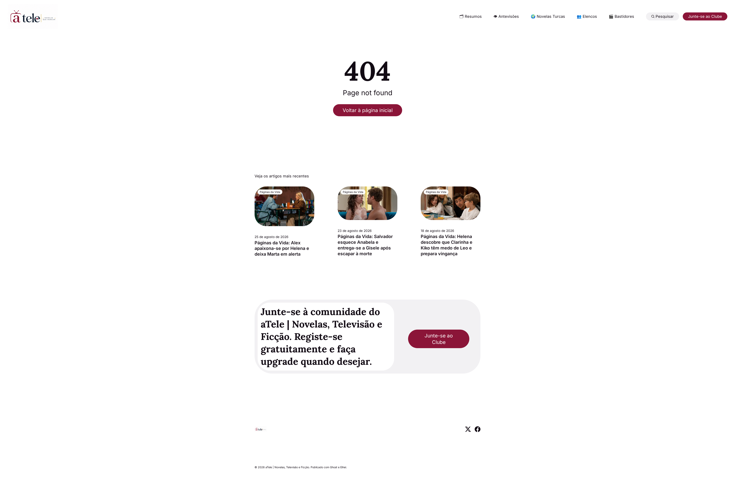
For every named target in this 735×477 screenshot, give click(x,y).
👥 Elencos (587, 16)
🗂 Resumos (470, 16)
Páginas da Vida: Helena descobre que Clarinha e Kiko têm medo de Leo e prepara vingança (446, 245)
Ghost (333, 467)
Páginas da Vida (270, 191)
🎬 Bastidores (621, 16)
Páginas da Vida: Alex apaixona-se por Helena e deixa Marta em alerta (282, 248)
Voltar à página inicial (368, 110)
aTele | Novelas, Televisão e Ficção (287, 467)
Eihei (343, 467)
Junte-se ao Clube (705, 16)
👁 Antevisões (506, 16)
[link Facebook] (477, 430)
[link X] (468, 430)
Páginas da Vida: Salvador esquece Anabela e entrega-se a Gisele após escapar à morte (365, 245)
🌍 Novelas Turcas (548, 16)
